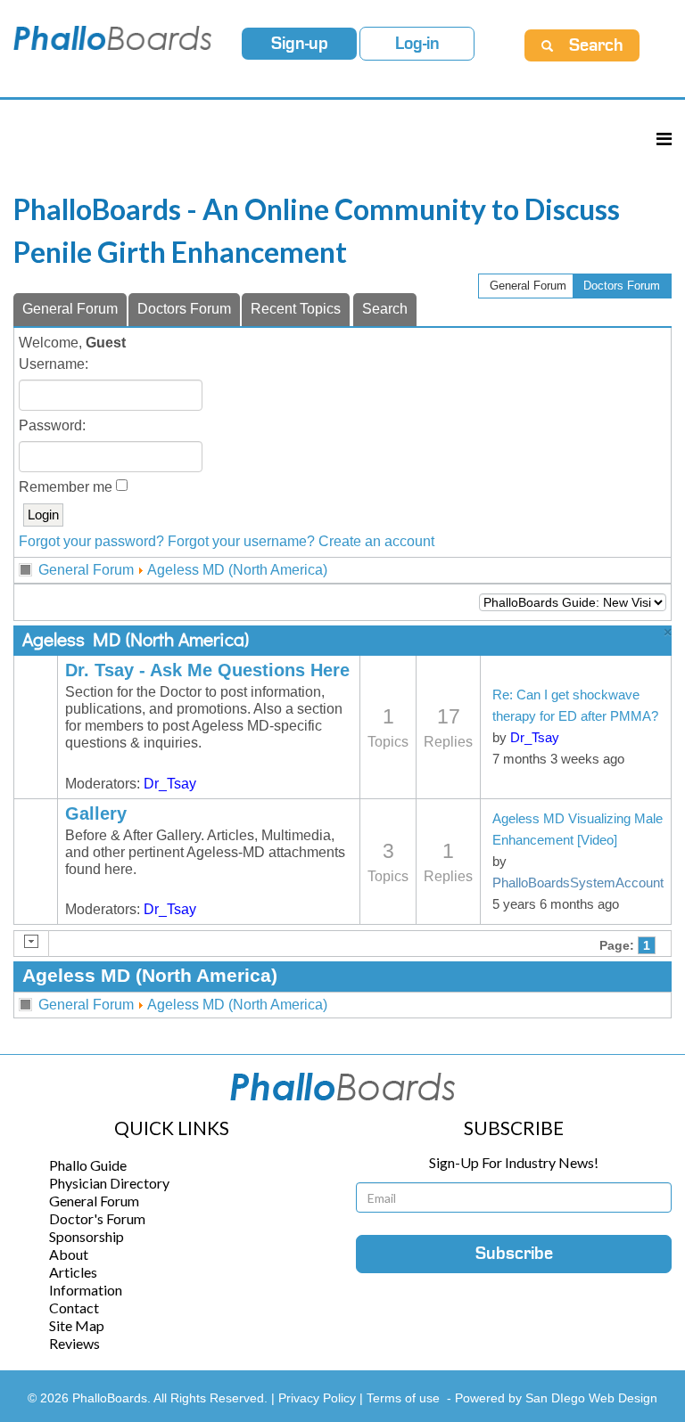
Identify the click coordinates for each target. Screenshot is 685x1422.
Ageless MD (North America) (237, 569)
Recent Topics (296, 308)
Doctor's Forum (97, 1218)
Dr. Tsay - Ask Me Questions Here (207, 670)
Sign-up (299, 43)
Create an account (376, 541)
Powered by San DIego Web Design (556, 1398)
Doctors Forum (621, 285)
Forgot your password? (91, 541)
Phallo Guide (88, 1164)
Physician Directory (109, 1182)
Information (85, 1289)
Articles (73, 1271)
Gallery (96, 813)
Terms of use (403, 1398)
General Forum (528, 285)
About (68, 1254)
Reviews (74, 1343)
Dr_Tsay (170, 783)
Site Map (76, 1325)
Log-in (417, 43)
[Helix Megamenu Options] (664, 138)
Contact (74, 1307)
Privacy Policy (318, 1398)
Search (385, 308)
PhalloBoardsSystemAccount (578, 883)
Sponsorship (86, 1236)
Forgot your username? (241, 541)
